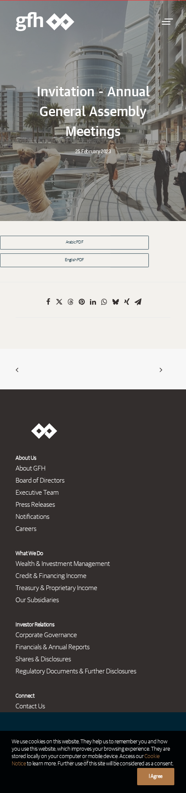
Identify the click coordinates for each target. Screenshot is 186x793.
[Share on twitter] (59, 302)
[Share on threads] (70, 302)
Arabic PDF (74, 242)
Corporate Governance (46, 635)
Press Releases (35, 504)
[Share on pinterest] (82, 302)
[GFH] (45, 21)
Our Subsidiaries (37, 600)
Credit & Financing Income (51, 575)
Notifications (32, 516)
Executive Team (37, 492)
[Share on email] (138, 302)
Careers (26, 528)
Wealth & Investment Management (63, 563)
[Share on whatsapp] (104, 302)
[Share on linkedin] (93, 302)
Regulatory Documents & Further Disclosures (76, 671)
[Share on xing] (127, 302)
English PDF (74, 260)
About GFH (30, 468)
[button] (166, 21)
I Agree (156, 776)
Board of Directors (40, 480)
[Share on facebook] (48, 302)
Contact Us (30, 706)
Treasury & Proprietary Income (56, 587)
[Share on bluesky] (115, 302)
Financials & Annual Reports (53, 647)
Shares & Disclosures (43, 659)
